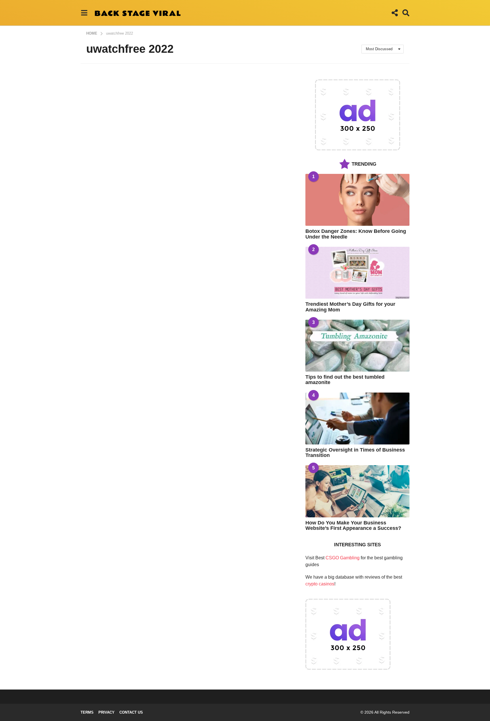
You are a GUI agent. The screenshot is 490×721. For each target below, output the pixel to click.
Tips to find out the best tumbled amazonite (345, 379)
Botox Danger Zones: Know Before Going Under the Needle (355, 233)
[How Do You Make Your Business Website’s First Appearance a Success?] (357, 491)
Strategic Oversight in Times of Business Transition (355, 452)
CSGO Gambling (343, 557)
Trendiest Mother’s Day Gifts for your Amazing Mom (350, 306)
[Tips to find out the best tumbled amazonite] (357, 346)
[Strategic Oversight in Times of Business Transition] (357, 418)
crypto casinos (319, 583)
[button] (84, 12)
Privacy (106, 712)
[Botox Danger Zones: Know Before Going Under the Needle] (357, 200)
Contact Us (131, 712)
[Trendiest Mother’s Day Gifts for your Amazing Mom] (357, 273)
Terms (87, 712)
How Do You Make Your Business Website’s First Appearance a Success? (353, 525)
